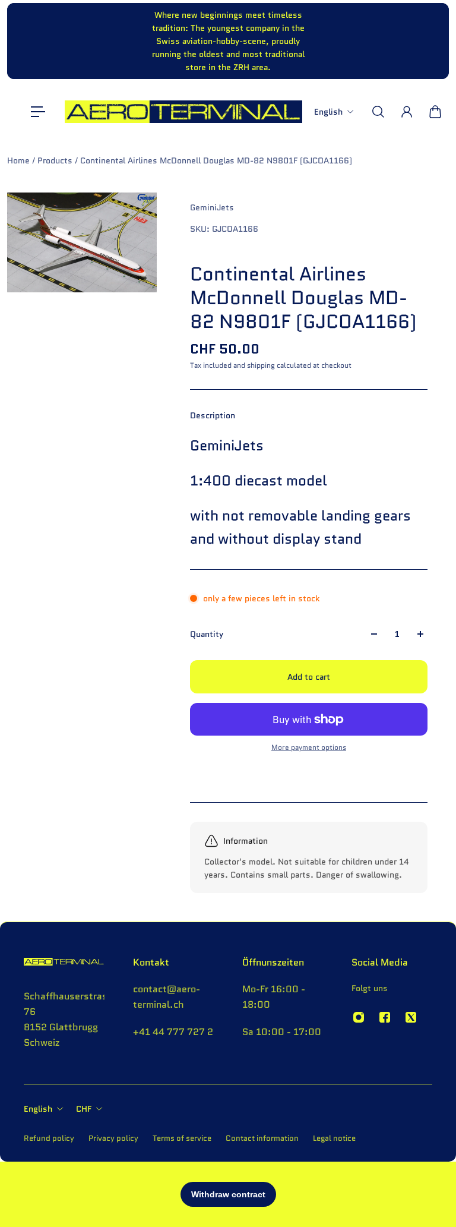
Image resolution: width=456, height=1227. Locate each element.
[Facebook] (385, 1017)
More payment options (308, 747)
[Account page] (406, 112)
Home (19, 160)
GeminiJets (212, 207)
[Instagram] (359, 1017)
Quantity (206, 634)
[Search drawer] (378, 112)
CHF (83, 1109)
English (38, 1109)
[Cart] (435, 112)
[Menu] (38, 112)
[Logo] (183, 111)
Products (56, 160)
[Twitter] (411, 1017)
